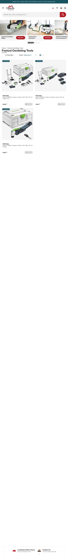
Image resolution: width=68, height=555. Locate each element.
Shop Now (20, 37)
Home (4, 48)
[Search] (63, 14)
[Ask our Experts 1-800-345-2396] (53, 8)
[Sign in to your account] (61, 8)
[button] (3, 8)
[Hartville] (57, 8)
